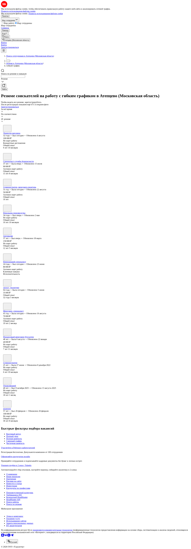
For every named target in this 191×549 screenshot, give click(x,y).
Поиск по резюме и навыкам (14, 74)
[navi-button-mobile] (3, 51)
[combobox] (13, 76)
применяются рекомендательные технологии (53, 530)
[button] (4, 43)
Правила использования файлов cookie (45, 13)
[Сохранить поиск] (3, 86)
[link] (5, 36)
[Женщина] (7, 156)
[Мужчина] (7, 128)
